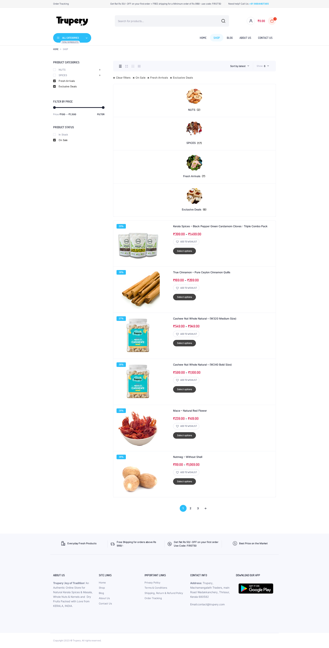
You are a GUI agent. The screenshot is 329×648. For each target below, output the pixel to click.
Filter (101, 114)
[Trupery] (72, 21)
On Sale (140, 77)
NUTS (62, 69)
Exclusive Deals (183, 77)
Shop (216, 38)
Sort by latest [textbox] (238, 66)
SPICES (63, 75)
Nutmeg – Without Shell (187, 456)
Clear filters (123, 77)
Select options (184, 250)
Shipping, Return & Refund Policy (164, 593)
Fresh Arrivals (159, 77)
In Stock (63, 134)
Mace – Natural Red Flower (190, 410)
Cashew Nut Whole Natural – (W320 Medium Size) (204, 318)
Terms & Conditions (156, 587)
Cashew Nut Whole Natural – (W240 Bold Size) (202, 364)
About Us (245, 38)
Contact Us (265, 38)
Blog (230, 38)
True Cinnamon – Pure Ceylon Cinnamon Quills (201, 272)
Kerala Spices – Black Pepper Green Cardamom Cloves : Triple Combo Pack (220, 226)
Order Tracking (61, 3)
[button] (186, 242)
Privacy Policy (152, 582)
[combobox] (239, 66)
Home (203, 38)
